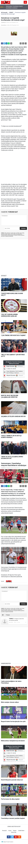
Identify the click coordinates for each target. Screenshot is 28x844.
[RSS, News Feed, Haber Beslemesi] (19, 836)
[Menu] (25, 2)
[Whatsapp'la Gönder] (9, 43)
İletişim (14, 830)
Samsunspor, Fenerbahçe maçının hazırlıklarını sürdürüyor (14, 7)
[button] (21, 43)
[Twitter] (4, 43)
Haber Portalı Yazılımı (8, 841)
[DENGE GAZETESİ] (6, 2)
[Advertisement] (14, 167)
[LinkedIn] (6, 43)
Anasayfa (5, 12)
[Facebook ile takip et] (8, 836)
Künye (9, 830)
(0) (15, 622)
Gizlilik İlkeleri (21, 830)
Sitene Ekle (13, 832)
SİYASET (11, 12)
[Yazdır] (11, 43)
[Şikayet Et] (25, 622)
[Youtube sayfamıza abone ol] (16, 836)
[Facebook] (2, 43)
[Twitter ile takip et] (12, 836)
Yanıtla (11, 622)
